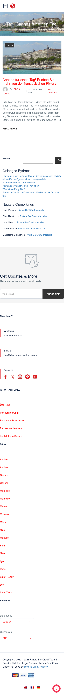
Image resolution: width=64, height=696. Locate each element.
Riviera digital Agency (36, 666)
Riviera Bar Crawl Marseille (31, 209)
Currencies (6, 632)
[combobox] (17, 621)
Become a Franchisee (12, 420)
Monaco (4, 514)
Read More (10, 128)
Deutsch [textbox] (7, 621)
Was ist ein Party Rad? (14, 189)
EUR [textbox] (5, 638)
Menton (4, 506)
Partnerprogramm (9, 412)
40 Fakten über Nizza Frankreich (19, 182)
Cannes (9, 45)
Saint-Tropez (7, 576)
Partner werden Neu (11, 428)
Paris (2, 545)
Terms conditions (48, 663)
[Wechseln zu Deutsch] (38, 687)
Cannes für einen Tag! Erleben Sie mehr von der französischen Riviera (29, 81)
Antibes (4, 459)
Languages (6, 615)
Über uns (5, 404)
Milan (3, 522)
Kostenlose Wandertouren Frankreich (21, 185)
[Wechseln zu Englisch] (25, 687)
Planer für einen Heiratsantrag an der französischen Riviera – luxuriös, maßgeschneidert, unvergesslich (32, 177)
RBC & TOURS (11, 91)
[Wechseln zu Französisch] (32, 687)
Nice (2, 529)
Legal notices (29, 663)
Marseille (5, 490)
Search (6, 158)
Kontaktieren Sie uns (11, 436)
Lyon (2, 561)
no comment (53, 91)
